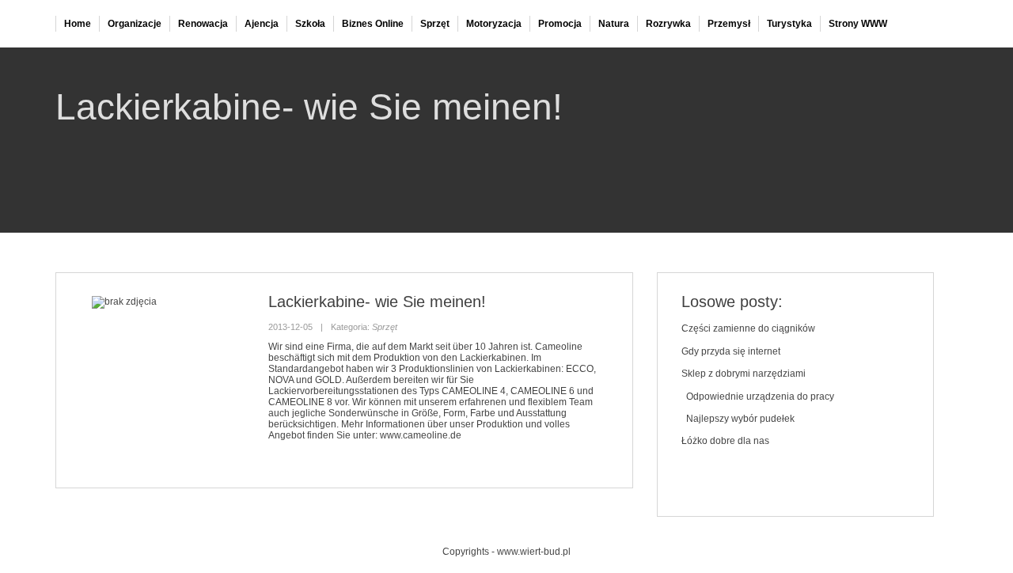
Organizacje (134, 23)
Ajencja (262, 23)
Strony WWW (858, 23)
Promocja (560, 23)
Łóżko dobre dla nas (725, 440)
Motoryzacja (494, 23)
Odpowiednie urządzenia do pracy (757, 396)
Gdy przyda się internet (730, 351)
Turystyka (789, 23)
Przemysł (729, 23)
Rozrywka (668, 23)
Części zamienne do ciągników (748, 328)
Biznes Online (373, 23)
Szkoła (310, 23)
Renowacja (203, 23)
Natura (613, 23)
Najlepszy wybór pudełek (738, 418)
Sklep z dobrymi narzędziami (743, 373)
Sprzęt (435, 23)
